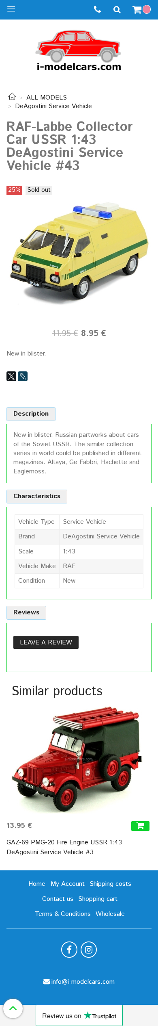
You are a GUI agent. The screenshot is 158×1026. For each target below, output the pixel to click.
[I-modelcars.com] (79, 48)
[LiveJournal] (23, 376)
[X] (11, 376)
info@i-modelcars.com (83, 982)
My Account (68, 884)
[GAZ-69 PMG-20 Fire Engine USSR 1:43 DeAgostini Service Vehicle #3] (79, 759)
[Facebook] (69, 949)
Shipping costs (110, 884)
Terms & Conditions (63, 914)
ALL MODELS (46, 97)
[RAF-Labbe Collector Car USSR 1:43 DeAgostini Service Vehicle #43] (79, 251)
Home (36, 884)
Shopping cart (97, 899)
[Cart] (142, 9)
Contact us (57, 899)
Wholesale (110, 914)
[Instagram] (89, 949)
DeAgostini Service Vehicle (53, 106)
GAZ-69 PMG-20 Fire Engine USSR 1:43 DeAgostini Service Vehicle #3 (64, 847)
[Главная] (12, 97)
